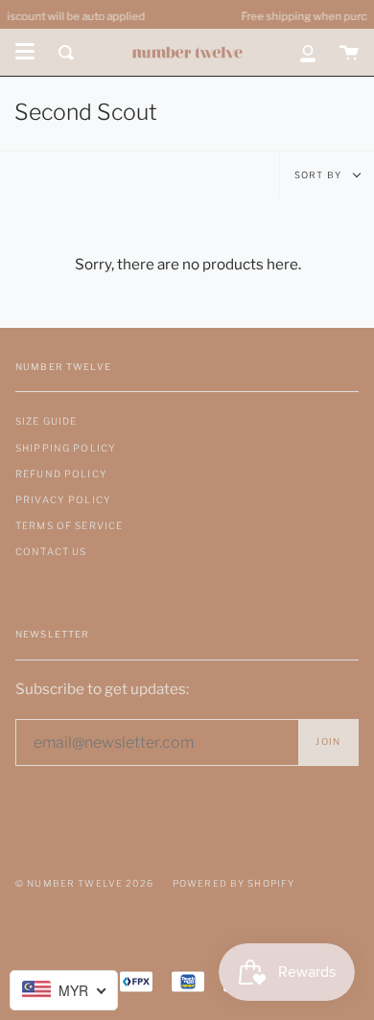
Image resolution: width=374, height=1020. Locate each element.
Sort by (319, 175)
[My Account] (307, 52)
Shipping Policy (65, 447)
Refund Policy (61, 473)
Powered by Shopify (234, 883)
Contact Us (50, 551)
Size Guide (46, 421)
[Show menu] (25, 51)
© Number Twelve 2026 (84, 883)
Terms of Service (69, 525)
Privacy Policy (63, 499)
